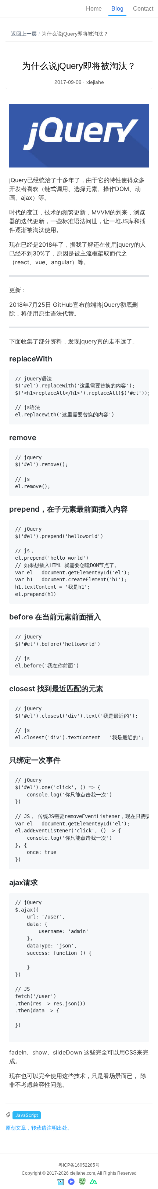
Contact (143, 8)
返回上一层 (24, 34)
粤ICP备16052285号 (79, 1165)
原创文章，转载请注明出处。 (39, 1128)
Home (94, 8)
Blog (117, 8)
